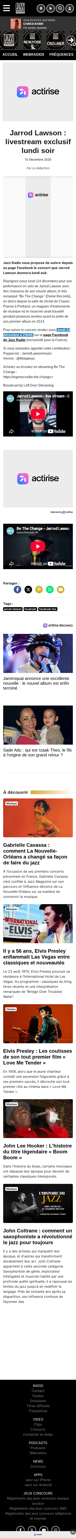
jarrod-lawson (13, 609)
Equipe (38, 1396)
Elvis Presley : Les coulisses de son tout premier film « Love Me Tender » (37, 1057)
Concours (38, 1466)
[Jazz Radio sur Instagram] (56, 1530)
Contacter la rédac (38, 1434)
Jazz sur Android (38, 1485)
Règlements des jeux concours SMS (38, 1508)
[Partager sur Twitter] (27, 592)
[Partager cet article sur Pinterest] (38, 592)
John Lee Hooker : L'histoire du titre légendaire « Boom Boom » (37, 1151)
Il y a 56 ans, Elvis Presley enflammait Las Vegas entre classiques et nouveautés (36, 957)
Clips (38, 1424)
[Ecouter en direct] (50, 8)
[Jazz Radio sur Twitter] (32, 1530)
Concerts (38, 1429)
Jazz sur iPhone (38, 1480)
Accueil (10, 54)
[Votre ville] (41, 8)
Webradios (33, 54)
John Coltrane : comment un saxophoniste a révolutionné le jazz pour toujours (37, 1236)
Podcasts (38, 1448)
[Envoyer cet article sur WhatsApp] (49, 592)
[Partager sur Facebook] (16, 592)
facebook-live (47, 609)
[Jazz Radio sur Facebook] (20, 1530)
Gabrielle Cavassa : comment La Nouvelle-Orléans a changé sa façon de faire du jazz (35, 853)
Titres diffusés (38, 1406)
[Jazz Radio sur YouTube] (43, 1530)
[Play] (5, 37)
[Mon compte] (69, 8)
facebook (30, 609)
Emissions (38, 1401)
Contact (38, 1391)
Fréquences (61, 54)
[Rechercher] (60, 8)
